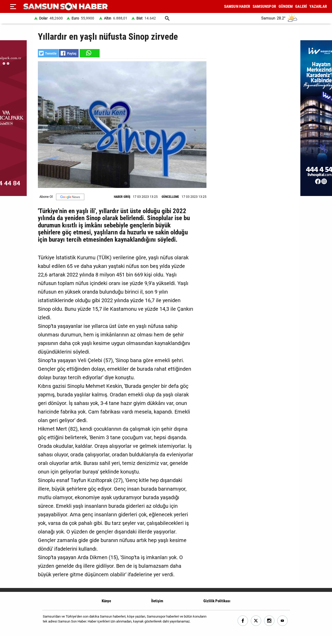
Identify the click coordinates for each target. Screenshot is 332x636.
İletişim (157, 601)
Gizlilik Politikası (216, 601)
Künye (106, 601)
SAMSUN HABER (237, 6)
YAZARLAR (318, 6)
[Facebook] (243, 620)
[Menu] (12, 6)
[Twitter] (256, 620)
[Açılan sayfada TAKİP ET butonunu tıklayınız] (70, 197)
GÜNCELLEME (170, 197)
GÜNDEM (286, 6)
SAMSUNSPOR (264, 6)
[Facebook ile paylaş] (69, 53)
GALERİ (301, 6)
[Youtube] (282, 620)
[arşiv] (167, 18)
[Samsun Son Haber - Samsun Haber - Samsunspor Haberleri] (65, 6)
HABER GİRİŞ (122, 197)
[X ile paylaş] (48, 53)
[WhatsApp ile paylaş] (89, 53)
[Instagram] (269, 620)
